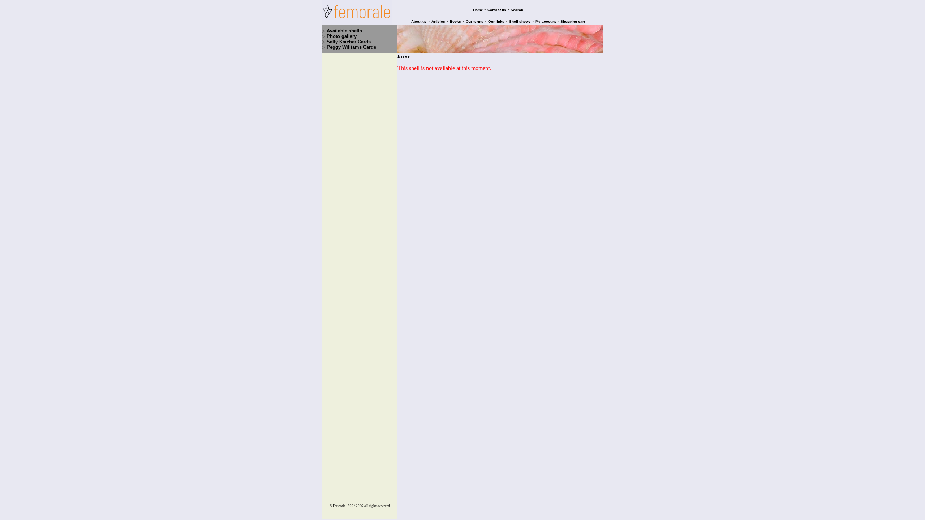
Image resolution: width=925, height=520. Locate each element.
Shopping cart (572, 21)
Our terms (474, 21)
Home (478, 10)
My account (545, 21)
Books (455, 21)
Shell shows (520, 21)
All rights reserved (377, 506)
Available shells (344, 31)
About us (419, 21)
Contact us (496, 10)
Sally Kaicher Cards (349, 41)
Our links (496, 21)
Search (517, 10)
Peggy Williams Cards (351, 47)
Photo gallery (342, 36)
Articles (438, 21)
